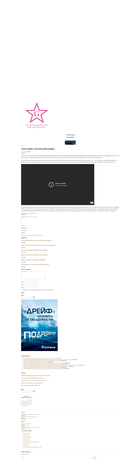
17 (30, 401)
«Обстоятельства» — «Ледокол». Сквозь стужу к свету (33, 380)
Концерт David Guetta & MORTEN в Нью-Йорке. (34, 250)
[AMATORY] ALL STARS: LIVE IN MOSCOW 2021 (35, 264)
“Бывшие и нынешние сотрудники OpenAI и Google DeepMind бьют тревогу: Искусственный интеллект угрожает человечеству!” (51, 365)
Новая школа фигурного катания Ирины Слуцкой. (30, 414)
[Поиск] (34, 297)
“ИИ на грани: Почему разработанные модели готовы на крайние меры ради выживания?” (43, 364)
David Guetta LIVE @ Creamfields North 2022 (33, 259)
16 (29, 401)
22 (27, 403)
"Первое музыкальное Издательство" (32, 447)
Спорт (95, 458)
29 (27, 404)
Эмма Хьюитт (34, 213)
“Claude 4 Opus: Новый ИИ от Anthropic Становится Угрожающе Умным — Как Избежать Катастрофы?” (46, 366)
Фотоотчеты (27, 436)
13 (24, 401)
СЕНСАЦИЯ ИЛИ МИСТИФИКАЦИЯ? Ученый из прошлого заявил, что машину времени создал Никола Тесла (48, 359)
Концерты (22, 145)
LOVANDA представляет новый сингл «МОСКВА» (32, 377)
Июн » (25, 405)
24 (30, 403)
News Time (27, 440)
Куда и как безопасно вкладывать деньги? (29, 416)
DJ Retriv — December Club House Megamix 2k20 (30, 427)
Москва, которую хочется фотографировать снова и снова (36, 361)
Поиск (22, 295)
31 (30, 404)
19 (23, 403)
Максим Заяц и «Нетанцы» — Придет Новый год (32, 382)
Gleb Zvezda (24, 151)
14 (26, 401)
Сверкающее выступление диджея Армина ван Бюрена (36, 240)
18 (21, 403)
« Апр (22, 405)
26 (23, 404)
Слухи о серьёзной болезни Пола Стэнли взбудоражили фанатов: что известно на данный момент (44, 362)
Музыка (26, 445)
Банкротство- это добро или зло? (27, 418)
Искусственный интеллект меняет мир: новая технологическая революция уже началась (42, 360)
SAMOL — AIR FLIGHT (25, 425)
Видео (26, 434)
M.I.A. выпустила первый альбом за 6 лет (30, 385)
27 (24, 404)
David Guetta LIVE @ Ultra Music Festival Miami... (34, 254)
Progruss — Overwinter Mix (26, 423)
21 (26, 403)
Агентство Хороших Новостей (31, 441)
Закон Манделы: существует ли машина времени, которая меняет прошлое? (40, 358)
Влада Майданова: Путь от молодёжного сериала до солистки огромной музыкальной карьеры (44, 368)
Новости (27, 433)
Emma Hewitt (24, 213)
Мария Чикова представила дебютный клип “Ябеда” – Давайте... (36, 375)
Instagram (27, 443)
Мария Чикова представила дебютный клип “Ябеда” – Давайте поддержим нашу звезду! (43, 367)
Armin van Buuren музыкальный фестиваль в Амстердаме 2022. (38, 245)
